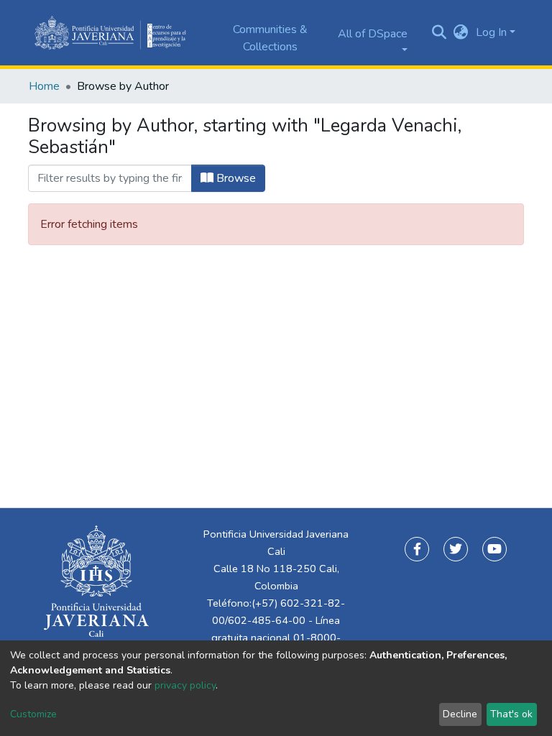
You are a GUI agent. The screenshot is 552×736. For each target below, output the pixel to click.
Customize (33, 714)
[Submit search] (439, 32)
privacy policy (185, 685)
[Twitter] (455, 549)
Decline (460, 714)
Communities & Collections (270, 38)
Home (44, 86)
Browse (234, 178)
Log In (491, 32)
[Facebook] (417, 549)
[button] (461, 32)
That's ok (511, 714)
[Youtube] (494, 549)
